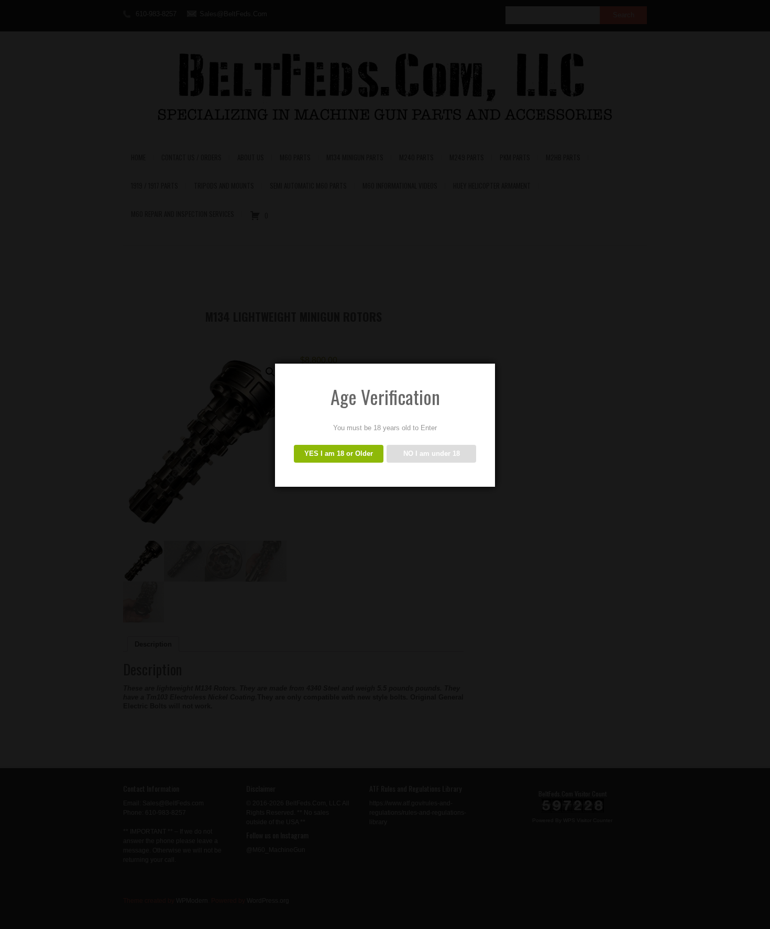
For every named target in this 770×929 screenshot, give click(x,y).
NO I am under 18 (431, 453)
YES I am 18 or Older (338, 453)
